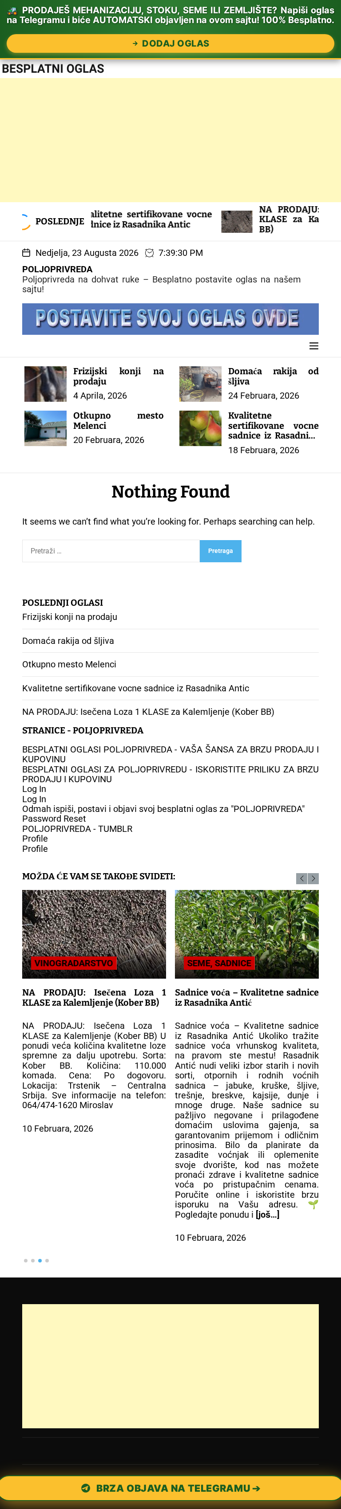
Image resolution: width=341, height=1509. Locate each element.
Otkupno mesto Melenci (118, 420)
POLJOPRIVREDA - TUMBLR (77, 828)
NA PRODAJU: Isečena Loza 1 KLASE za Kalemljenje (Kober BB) (269, 219)
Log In (34, 789)
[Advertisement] (170, 140)
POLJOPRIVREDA (57, 269)
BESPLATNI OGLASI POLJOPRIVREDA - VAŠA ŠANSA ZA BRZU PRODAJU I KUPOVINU (170, 754)
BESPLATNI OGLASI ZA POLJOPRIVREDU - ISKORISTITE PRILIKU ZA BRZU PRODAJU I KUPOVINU (170, 774)
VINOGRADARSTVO (74, 963)
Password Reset (54, 818)
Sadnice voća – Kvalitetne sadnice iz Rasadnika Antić (247, 997)
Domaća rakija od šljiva (273, 376)
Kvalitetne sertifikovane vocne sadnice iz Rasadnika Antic (273, 430)
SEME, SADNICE (219, 963)
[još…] (268, 1214)
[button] (301, 878)
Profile (35, 838)
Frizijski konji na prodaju (118, 376)
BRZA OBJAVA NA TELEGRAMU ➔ (178, 1488)
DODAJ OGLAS (176, 43)
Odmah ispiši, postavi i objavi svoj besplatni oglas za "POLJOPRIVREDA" (163, 808)
